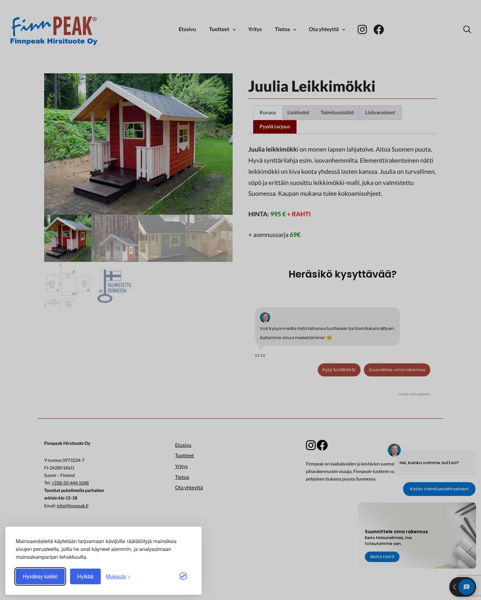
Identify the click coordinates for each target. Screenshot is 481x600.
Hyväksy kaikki (40, 576)
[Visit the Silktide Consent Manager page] (183, 576)
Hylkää (85, 576)
